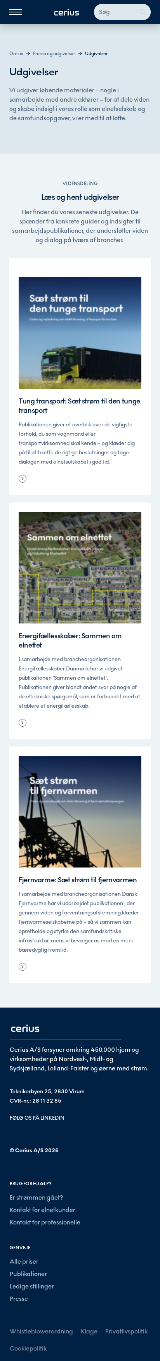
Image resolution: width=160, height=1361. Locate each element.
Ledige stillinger (32, 1286)
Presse (19, 1298)
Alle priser (24, 1261)
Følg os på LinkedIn (37, 1118)
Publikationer (28, 1274)
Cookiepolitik (28, 1348)
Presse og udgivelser (54, 53)
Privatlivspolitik (126, 1331)
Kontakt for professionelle (45, 1222)
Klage (89, 1331)
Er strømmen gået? (36, 1197)
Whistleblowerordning (41, 1331)
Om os (16, 53)
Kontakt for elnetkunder (42, 1210)
